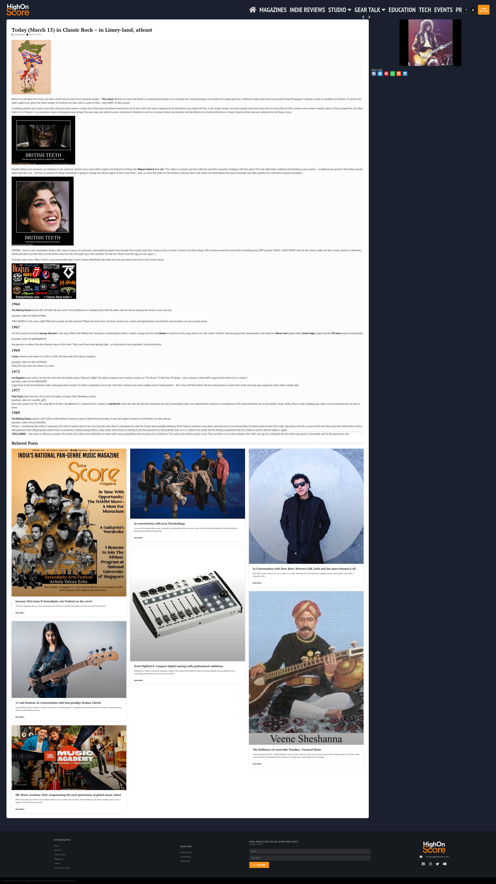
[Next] (368, 17)
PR (459, 9)
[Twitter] (437, 864)
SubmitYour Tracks (483, 9)
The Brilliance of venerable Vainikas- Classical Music (287, 749)
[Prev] (364, 17)
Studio (337, 9)
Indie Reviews (307, 9)
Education (402, 9)
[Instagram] (430, 864)
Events (443, 9)
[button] (466, 10)
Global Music (186, 856)
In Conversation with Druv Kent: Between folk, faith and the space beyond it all (304, 568)
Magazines (273, 9)
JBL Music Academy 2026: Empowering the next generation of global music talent (68, 795)
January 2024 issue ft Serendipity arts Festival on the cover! (54, 601)
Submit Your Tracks (62, 867)
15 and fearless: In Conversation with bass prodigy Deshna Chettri (58, 703)
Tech (425, 9)
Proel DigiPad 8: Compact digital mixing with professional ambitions (178, 666)
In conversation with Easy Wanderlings (159, 523)
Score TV (58, 850)
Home (56, 845)
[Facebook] (423, 864)
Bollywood (185, 861)
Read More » (20, 613)
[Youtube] (444, 864)
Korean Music (186, 852)
